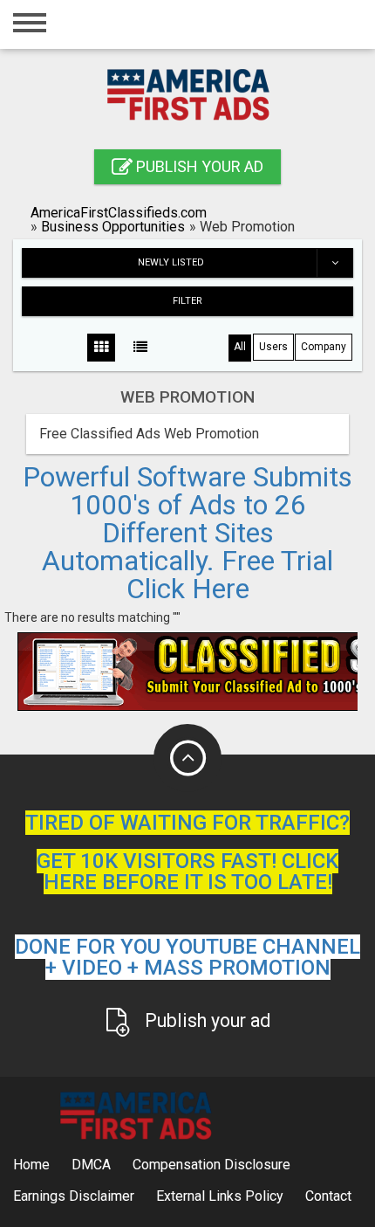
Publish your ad (198, 166)
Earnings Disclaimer (73, 1196)
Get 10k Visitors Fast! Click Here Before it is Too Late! (187, 871)
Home (31, 1164)
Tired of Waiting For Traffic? (187, 822)
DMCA (91, 1164)
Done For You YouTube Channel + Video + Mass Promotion (187, 957)
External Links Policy (219, 1196)
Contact (328, 1196)
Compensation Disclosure (211, 1164)
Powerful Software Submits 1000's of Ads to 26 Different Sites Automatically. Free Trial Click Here (187, 532)
